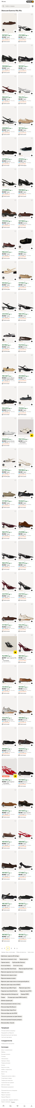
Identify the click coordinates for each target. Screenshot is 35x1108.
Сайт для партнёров (6, 1037)
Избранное (17, 1106)
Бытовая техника (5, 1054)
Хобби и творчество (6, 1069)
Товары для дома (5, 1063)
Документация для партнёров (9, 1035)
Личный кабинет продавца (8, 1030)
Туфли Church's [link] (25, 812)
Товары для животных (7, 1080)
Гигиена (3, 1056)
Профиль (31, 1106)
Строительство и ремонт (7, 1082)
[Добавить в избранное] (15, 15)
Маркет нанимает (5, 1094)
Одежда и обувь (5, 1060)
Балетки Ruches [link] (8, 441)
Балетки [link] (6, 161)
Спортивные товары (6, 1078)
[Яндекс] (13, 1102)
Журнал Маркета (5, 1097)
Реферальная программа (7, 1043)
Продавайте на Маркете (7, 1033)
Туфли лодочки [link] (8, 781)
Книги (3, 1074)
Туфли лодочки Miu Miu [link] (9, 658)
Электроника (4, 1058)
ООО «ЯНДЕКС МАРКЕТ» (12, 1100)
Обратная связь (5, 1092)
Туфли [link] (6, 37)
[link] (10, 956)
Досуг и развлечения (6, 1050)
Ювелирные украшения (7, 1087)
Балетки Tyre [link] (7, 719)
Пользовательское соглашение (9, 1090)
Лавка (10, 1106)
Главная (3, 1106)
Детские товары (5, 1084)
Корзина (24, 1106)
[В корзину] (15, 31)
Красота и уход (5, 1067)
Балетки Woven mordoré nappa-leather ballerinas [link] (8, 378)
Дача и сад (4, 1071)
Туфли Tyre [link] (24, 627)
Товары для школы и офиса (8, 1076)
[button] (33, 6)
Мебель (3, 1052)
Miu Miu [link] (4, 37)
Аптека (3, 1065)
